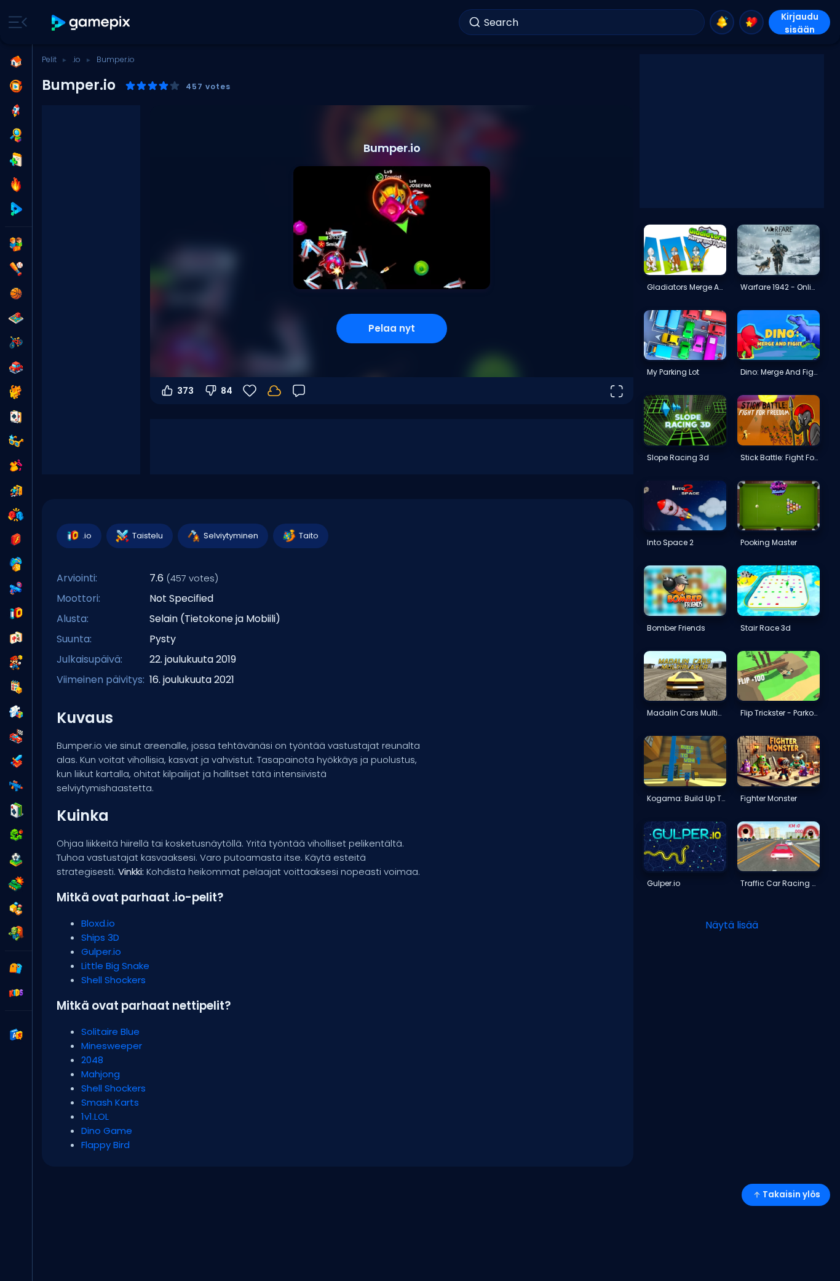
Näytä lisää (731, 925)
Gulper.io (101, 951)
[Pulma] (16, 712)
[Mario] (16, 662)
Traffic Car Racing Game (779, 883)
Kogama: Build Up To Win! (686, 798)
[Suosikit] (751, 22)
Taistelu (147, 535)
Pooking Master (768, 542)
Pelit (49, 59)
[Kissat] (16, 392)
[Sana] (16, 908)
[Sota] (16, 884)
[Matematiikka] (16, 687)
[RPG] (16, 761)
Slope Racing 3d (678, 457)
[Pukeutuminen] (16, 465)
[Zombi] (16, 933)
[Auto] (16, 367)
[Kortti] (16, 416)
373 (185, 391)
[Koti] (16, 61)
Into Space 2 (670, 542)
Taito (309, 535)
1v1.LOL (95, 1116)
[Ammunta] (16, 785)
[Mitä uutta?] (722, 22)
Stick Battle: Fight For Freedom (779, 457)
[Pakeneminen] (16, 490)
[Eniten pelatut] (16, 110)
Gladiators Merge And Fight (686, 287)
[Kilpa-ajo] (16, 736)
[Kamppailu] (16, 515)
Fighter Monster (768, 798)
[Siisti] (16, 441)
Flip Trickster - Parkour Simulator (779, 713)
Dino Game (106, 1130)
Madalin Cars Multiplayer (686, 713)
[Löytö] (16, 135)
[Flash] (16, 539)
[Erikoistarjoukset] (16, 209)
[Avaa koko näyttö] (616, 390)
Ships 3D (100, 937)
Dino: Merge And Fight (779, 372)
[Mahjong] (16, 638)
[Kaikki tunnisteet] (16, 968)
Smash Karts (110, 1102)
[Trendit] (16, 184)
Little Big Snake (115, 965)
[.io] (16, 613)
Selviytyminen (231, 535)
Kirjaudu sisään (799, 22)
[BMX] (16, 342)
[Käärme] (16, 835)
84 (226, 391)
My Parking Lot (673, 372)
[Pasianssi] (16, 810)
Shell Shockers (113, 979)
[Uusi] (16, 160)
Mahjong (100, 1074)
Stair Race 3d (765, 628)
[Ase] (16, 589)
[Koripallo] (16, 293)
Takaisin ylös (791, 1194)
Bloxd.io (98, 923)
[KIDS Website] (16, 993)
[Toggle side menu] (15, 22)
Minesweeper (111, 1045)
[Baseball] (16, 269)
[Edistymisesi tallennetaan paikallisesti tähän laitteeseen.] (274, 390)
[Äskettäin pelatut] (16, 86)
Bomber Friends (676, 628)
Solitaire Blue (110, 1031)
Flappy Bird (105, 1144)
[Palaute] (298, 390)
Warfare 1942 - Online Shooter (779, 287)
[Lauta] (16, 318)
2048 (92, 1059)
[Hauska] (16, 564)
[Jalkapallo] (16, 859)
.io (77, 59)
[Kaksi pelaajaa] (16, 244)
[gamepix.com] (91, 22)
